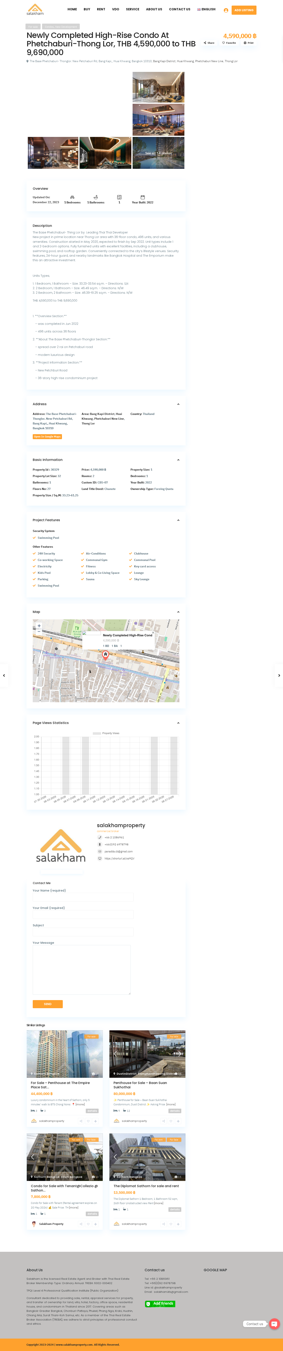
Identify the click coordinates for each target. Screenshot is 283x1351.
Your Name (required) (49, 890)
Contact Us (179, 9)
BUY (87, 9)
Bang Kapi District (164, 61)
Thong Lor (231, 61)
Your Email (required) (49, 908)
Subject (38, 925)
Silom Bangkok (71, 1177)
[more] (80, 1104)
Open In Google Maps (47, 436)
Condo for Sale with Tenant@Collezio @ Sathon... (64, 1188)
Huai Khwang (185, 61)
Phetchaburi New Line (209, 61)
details (92, 1111)
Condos (49, 27)
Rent (101, 9)
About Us (154, 9)
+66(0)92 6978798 (116, 844)
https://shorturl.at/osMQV (119, 858)
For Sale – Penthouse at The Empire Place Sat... (60, 1085)
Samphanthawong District (157, 1074)
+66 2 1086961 (114, 837)
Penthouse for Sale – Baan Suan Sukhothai (140, 1085)
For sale (33, 27)
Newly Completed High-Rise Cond (127, 635)
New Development (66, 27)
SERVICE (132, 9)
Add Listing (244, 10)
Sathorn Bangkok (46, 1074)
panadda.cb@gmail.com (119, 851)
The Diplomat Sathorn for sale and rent (146, 1186)
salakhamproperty (121, 825)
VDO (115, 9)
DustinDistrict (127, 1074)
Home (72, 9)
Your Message (43, 943)
